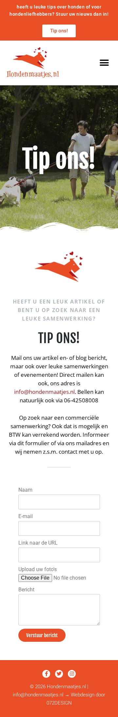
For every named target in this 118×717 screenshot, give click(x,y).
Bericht (26, 590)
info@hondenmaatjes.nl (44, 391)
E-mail (25, 516)
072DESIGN (59, 703)
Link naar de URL (38, 543)
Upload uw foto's (37, 569)
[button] (104, 62)
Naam (25, 490)
